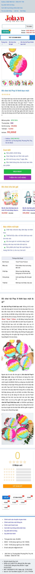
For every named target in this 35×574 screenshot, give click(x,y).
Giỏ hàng (6, 31)
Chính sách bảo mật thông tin (13, 522)
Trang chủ (4, 43)
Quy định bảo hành (10, 533)
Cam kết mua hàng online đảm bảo (12, 8)
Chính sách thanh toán (11, 525)
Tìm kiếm (29, 26)
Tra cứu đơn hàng (6, 11)
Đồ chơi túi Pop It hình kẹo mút (27, 43)
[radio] (10, 462)
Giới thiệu (23, 11)
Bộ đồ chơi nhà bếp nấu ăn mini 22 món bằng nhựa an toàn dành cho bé (10, 209)
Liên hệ (16, 11)
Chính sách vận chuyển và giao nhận (15, 519)
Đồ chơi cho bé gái (12, 43)
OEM (11, 123)
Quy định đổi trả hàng (7, 5)
